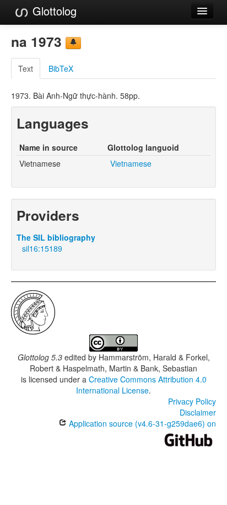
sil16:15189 (42, 248)
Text (25, 68)
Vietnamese (131, 163)
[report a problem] (73, 43)
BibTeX (60, 68)
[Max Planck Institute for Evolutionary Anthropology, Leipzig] (33, 311)
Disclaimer (198, 412)
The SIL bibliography (56, 237)
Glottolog (53, 11)
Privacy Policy (192, 401)
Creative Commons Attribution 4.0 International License (141, 385)
